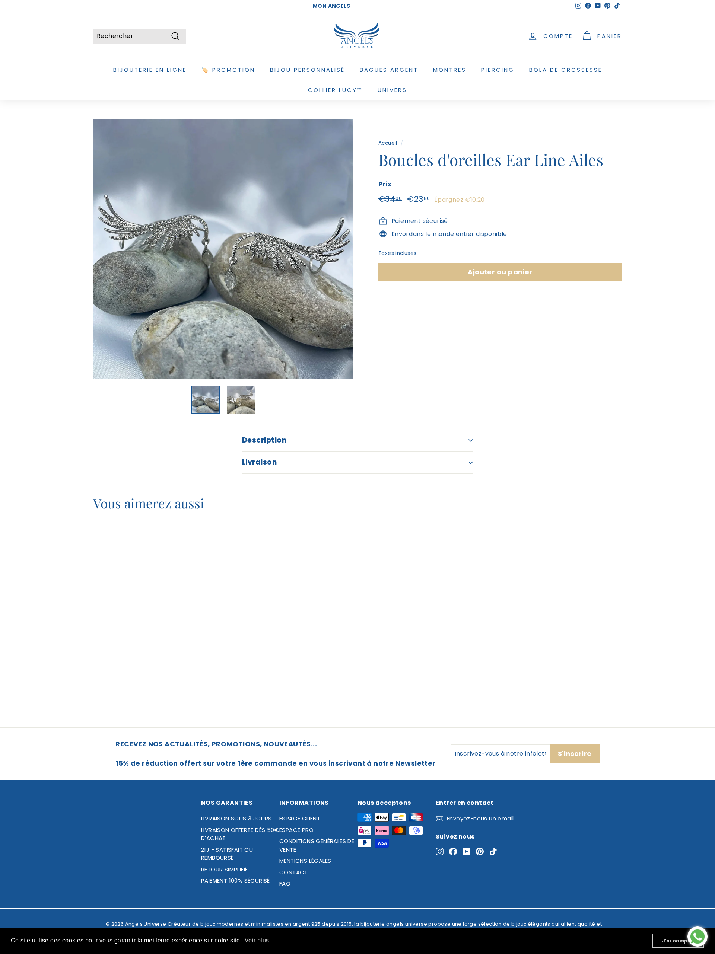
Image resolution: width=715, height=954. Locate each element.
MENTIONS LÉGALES (305, 861)
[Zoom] (223, 249)
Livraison (259, 462)
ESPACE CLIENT (299, 818)
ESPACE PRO (296, 830)
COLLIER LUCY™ (335, 90)
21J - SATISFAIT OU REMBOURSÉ (227, 854)
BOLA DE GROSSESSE (565, 70)
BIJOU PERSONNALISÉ (307, 70)
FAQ (284, 883)
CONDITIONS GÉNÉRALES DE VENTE (316, 845)
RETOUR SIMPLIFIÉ (224, 869)
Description (264, 440)
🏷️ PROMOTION (228, 70)
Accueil (387, 143)
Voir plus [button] (257, 940)
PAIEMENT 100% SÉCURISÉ (235, 880)
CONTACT (293, 872)
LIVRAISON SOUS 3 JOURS (236, 818)
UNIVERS (392, 90)
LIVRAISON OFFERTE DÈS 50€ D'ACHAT (240, 834)
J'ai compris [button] (678, 941)
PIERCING (497, 70)
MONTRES (449, 70)
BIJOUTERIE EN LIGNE (150, 70)
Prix (385, 183)
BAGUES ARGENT (389, 70)
